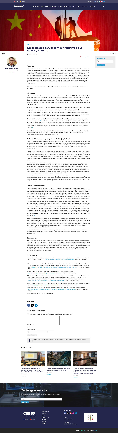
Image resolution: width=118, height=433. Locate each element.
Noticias (84, 6)
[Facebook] (95, 1)
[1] (38, 103)
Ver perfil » (12, 71)
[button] (103, 6)
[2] (40, 120)
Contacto (92, 6)
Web (28, 332)
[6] (78, 206)
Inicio (34, 6)
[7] (34, 215)
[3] (32, 127)
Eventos (60, 6)
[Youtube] (100, 1)
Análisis (47, 6)
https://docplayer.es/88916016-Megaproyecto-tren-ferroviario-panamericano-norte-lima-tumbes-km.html (51, 289)
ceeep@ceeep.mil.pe (68, 418)
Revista (54, 6)
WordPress (95, 430)
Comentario (30, 324)
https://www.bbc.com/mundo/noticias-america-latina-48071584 (46, 285)
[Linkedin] (104, 1)
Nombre (29, 327)
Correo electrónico (31, 329)
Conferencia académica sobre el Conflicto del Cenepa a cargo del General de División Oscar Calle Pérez (32, 370)
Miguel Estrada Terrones (11, 68)
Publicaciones (76, 6)
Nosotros (40, 6)
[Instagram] (102, 1)
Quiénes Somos (45, 411)
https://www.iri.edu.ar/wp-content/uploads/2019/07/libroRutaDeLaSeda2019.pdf (46, 280)
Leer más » (23, 376)
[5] (88, 198)
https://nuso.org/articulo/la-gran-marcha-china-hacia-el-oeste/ (60, 259)
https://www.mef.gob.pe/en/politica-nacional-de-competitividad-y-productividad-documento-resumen (55, 267)
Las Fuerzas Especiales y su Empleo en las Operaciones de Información (58, 369)
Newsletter (90, 1)
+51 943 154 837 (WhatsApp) (70, 423)
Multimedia (66, 6)
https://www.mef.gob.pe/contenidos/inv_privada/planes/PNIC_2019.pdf (44, 273)
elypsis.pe (83, 430)
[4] (78, 156)
